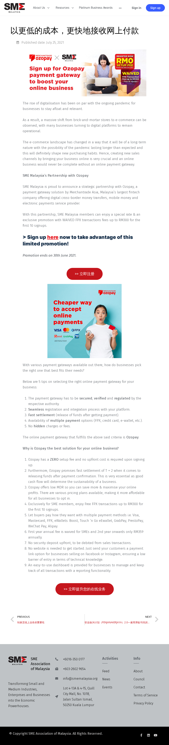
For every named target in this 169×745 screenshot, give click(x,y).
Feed (105, 671)
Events (107, 687)
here (53, 237)
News (106, 679)
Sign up (155, 7)
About (138, 671)
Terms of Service (146, 695)
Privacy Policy (143, 703)
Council (139, 679)
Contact (139, 687)
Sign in (136, 7)
